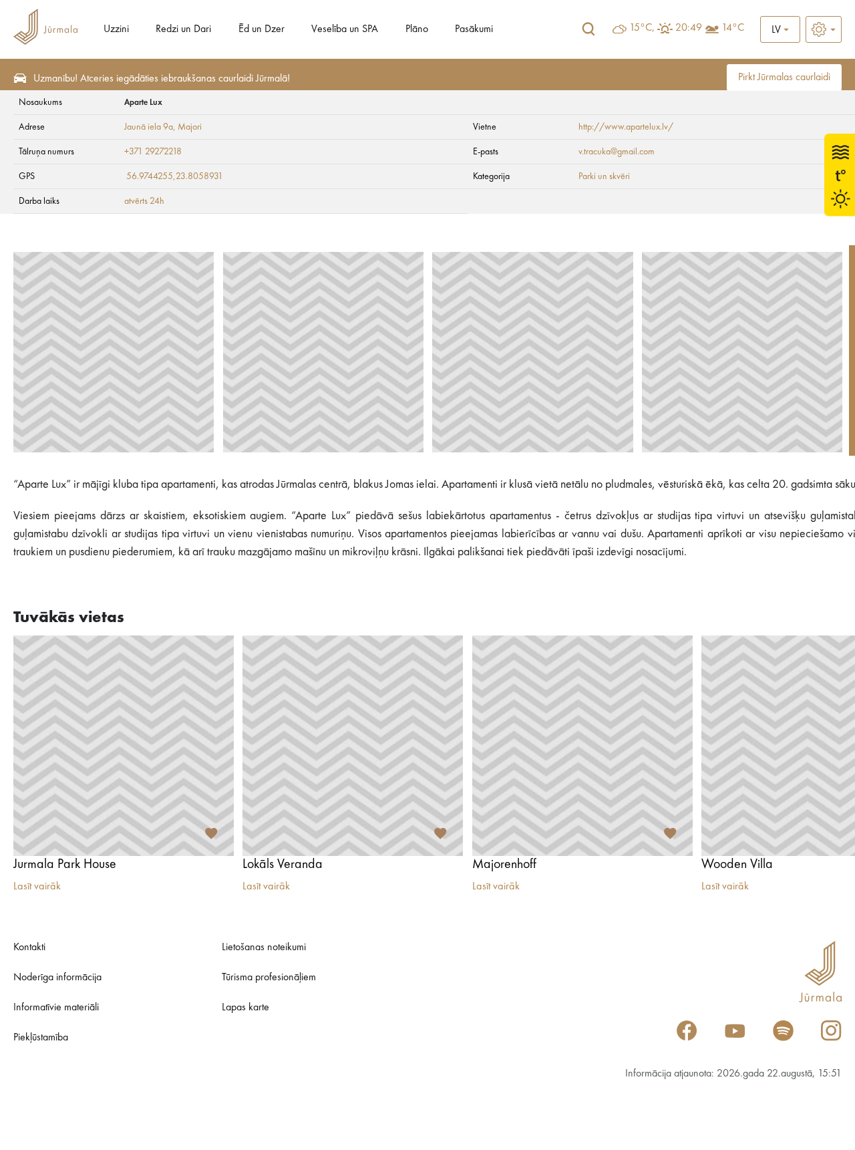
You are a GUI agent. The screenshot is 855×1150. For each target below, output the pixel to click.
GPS (27, 176)
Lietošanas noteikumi (264, 947)
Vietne (484, 127)
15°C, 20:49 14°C (686, 28)
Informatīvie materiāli (56, 1007)
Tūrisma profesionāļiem (269, 977)
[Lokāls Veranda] (352, 745)
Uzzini (116, 29)
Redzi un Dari (183, 29)
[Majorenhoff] (582, 745)
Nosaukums (40, 102)
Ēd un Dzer (261, 29)
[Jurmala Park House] (123, 745)
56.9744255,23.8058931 (174, 176)
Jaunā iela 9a (148, 127)
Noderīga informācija (57, 977)
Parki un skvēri (604, 176)
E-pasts (485, 151)
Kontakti (29, 947)
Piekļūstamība (40, 1037)
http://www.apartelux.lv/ (625, 127)
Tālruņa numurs (46, 151)
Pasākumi (474, 29)
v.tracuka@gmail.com (616, 151)
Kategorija (491, 176)
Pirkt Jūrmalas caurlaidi (784, 77)
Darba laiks (39, 201)
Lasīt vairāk (37, 886)
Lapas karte (245, 1007)
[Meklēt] (588, 29)
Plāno (416, 29)
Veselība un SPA (344, 29)
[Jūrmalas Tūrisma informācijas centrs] (45, 29)
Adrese (32, 127)
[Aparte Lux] (113, 352)
